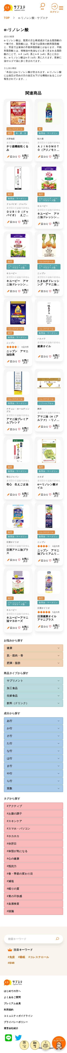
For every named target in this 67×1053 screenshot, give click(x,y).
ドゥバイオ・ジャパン (17, 204)
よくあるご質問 (12, 997)
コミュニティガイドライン (18, 1015)
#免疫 (11, 957)
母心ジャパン (13, 477)
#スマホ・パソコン (18, 828)
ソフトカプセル (46, 403)
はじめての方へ (12, 991)
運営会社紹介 (11, 1028)
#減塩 (10, 881)
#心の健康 (13, 858)
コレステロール (15, 129)
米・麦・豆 (21, 133)
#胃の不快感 (14, 896)
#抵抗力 (12, 866)
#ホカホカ (13, 836)
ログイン (54, 12)
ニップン (41, 273)
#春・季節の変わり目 (20, 873)
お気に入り (25, 156)
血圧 (10, 133)
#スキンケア (14, 821)
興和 (39, 409)
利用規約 (8, 1009)
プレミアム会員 (12, 1003)
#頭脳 (10, 911)
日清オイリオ (13, 542)
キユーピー (42, 206)
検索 (42, 9)
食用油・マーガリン (48, 133)
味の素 (40, 139)
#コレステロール (38, 957)
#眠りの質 (13, 888)
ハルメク (41, 339)
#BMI (11, 963)
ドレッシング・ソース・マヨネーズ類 (48, 199)
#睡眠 (21, 957)
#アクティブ (14, 806)
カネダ (40, 477)
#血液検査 (13, 903)
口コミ (13, 156)
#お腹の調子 (14, 813)
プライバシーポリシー (16, 1022)
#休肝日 (12, 843)
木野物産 (11, 139)
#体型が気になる (17, 851)
